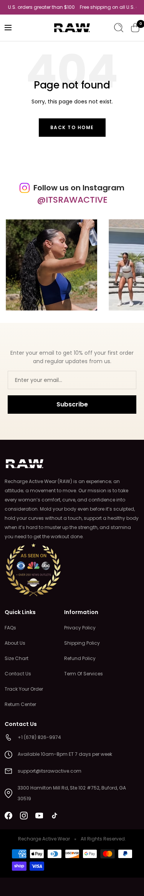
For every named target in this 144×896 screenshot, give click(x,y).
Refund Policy (80, 658)
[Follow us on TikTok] (54, 815)
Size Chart (16, 658)
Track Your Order (24, 689)
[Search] (118, 27)
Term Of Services (83, 673)
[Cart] (135, 27)
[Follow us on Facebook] (8, 815)
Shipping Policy (82, 643)
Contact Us (18, 673)
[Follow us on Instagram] (24, 815)
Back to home (72, 127)
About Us (15, 643)
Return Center (20, 704)
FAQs (10, 627)
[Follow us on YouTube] (39, 815)
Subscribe (72, 404)
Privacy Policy (80, 627)
